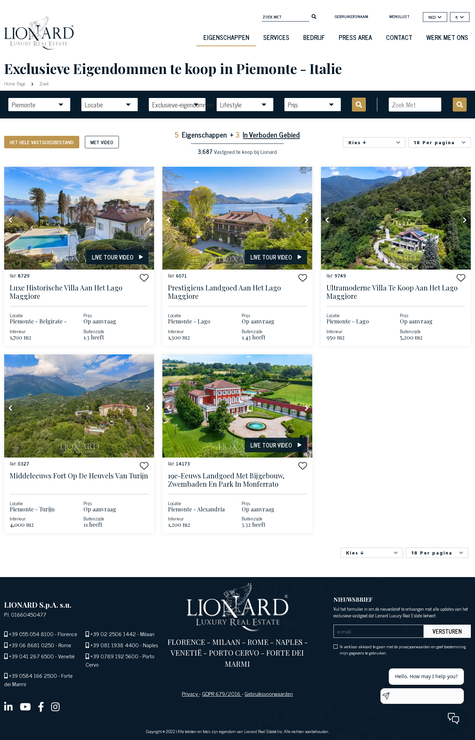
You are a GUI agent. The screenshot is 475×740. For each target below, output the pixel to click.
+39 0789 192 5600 (114, 655)
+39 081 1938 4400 (114, 644)
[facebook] (41, 706)
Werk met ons (447, 37)
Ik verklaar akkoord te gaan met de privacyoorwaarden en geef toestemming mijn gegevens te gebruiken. (403, 649)
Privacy (190, 693)
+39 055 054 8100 (31, 633)
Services (276, 37)
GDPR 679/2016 (222, 693)
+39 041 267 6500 (31, 655)
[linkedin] (8, 706)
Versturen (447, 631)
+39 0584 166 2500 (33, 675)
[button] (144, 277)
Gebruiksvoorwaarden (268, 693)
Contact (399, 37)
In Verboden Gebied (271, 134)
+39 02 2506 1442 (113, 633)
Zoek (43, 83)
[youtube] (25, 706)
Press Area (355, 37)
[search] (314, 16)
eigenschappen (226, 37)
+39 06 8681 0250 (32, 644)
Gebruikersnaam (351, 16)
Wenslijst (399, 16)
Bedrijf (314, 37)
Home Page (15, 83)
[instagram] (55, 706)
